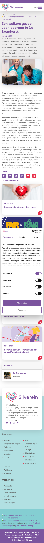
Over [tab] (36, 237)
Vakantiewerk (9, 503)
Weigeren (22, 310)
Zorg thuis (29, 440)
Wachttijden (8, 450)
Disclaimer (36, 532)
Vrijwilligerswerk (10, 496)
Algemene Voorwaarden (14, 532)
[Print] (34, 176)
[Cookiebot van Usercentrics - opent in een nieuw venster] (32, 231)
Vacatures (8, 489)
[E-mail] (28, 176)
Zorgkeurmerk (17, 535)
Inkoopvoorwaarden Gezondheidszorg (22, 537)
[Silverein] (12, 7)
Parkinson (8, 470)
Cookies (27, 532)
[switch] (38, 280)
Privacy (8, 535)
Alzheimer (8, 473)
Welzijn (28, 450)
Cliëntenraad (30, 460)
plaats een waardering (24, 526)
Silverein (31, 520)
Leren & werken (10, 493)
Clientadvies (30, 453)
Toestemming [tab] (8, 237)
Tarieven (7, 447)
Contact (7, 457)
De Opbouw (29, 535)
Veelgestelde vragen (12, 444)
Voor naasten (30, 463)
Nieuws (7, 440)
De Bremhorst (19, 373)
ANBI (37, 535)
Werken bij (8, 486)
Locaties (7, 454)
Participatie (29, 456)
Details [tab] (22, 237)
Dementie (7, 467)
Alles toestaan (22, 303)
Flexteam (7, 499)
